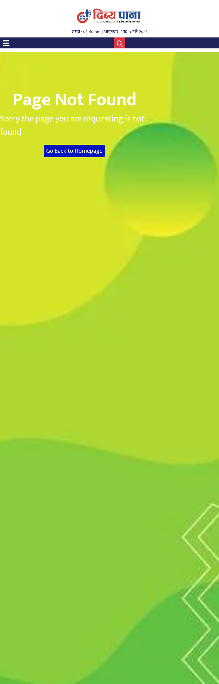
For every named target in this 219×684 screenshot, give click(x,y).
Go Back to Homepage (74, 151)
